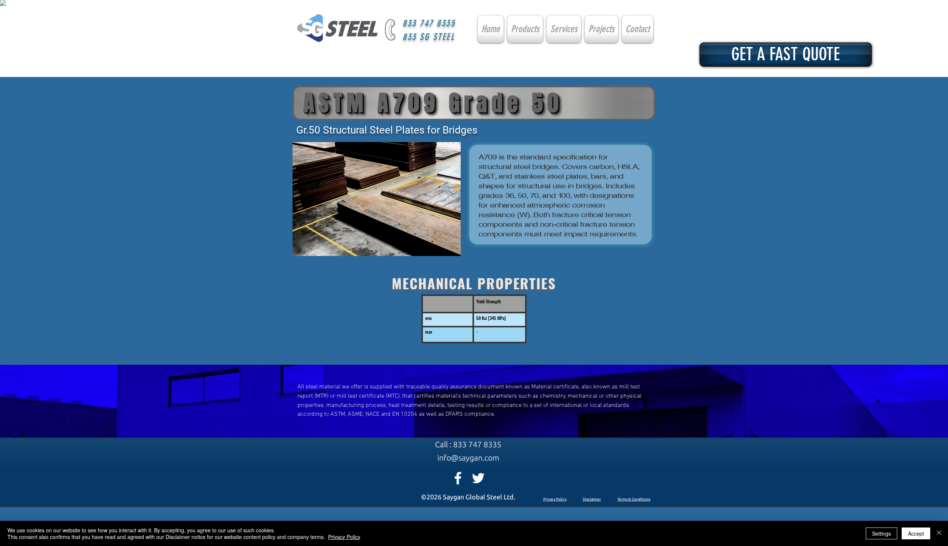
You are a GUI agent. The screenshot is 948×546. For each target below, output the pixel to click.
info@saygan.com (468, 457)
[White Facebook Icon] (458, 478)
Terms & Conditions (633, 499)
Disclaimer (592, 499)
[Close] (939, 533)
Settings (881, 533)
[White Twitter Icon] (478, 478)
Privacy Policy (555, 499)
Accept (916, 533)
